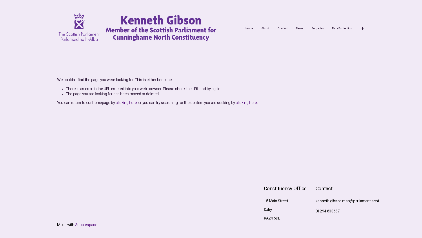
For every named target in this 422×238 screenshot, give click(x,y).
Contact (283, 28)
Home (249, 28)
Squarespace (86, 225)
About (265, 28)
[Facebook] (362, 28)
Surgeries (318, 28)
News (299, 28)
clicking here (126, 102)
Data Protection (342, 28)
